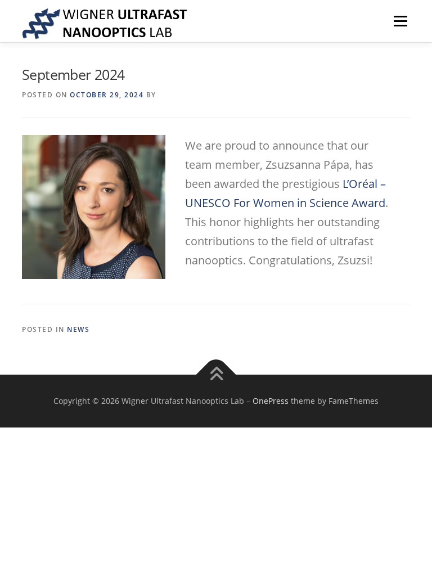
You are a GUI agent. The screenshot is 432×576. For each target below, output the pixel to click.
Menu (400, 21)
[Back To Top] (216, 375)
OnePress (271, 400)
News (78, 329)
